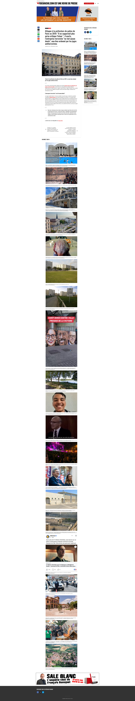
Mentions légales (70, 698)
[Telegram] (90, 32)
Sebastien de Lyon (47, 46)
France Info (60, 120)
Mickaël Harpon (53, 97)
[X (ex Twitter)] (88, 32)
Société (49, 28)
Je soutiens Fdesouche (89, 3)
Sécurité (46, 28)
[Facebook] (85, 32)
